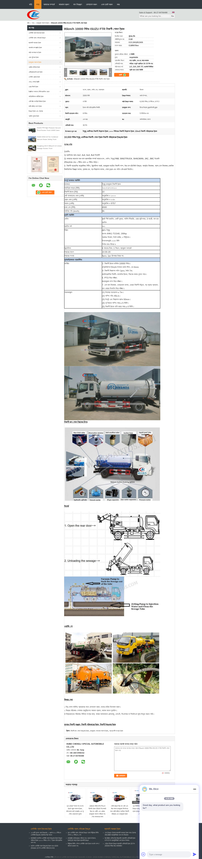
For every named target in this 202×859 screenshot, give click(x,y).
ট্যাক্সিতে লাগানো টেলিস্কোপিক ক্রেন (39, 92)
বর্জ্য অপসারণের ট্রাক (35, 52)
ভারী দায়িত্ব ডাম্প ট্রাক (35, 106)
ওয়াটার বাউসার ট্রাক (34, 67)
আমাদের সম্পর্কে (49, 4)
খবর (118, 4)
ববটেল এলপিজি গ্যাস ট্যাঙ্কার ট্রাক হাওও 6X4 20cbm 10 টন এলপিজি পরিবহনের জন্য (44, 847)
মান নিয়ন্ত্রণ (77, 4)
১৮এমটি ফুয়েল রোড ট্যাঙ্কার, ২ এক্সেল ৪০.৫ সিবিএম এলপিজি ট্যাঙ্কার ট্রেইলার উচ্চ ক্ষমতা (46, 834)
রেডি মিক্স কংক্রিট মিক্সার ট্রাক (37, 101)
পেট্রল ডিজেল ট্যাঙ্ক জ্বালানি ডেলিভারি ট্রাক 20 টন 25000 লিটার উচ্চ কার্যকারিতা (120, 845)
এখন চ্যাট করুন (107, 4)
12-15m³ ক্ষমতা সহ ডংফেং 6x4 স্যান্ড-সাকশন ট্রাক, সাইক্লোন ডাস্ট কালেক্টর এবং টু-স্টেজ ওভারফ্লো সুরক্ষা (75, 810)
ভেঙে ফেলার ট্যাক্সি (34, 82)
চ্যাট (120, 75)
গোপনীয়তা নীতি (49, 857)
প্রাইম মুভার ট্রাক (34, 116)
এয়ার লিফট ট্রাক (33, 87)
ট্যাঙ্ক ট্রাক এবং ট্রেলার (36, 111)
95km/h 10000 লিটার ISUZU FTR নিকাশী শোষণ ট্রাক (92, 79)
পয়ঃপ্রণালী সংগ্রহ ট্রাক (116, 731)
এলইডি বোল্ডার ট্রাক (34, 77)
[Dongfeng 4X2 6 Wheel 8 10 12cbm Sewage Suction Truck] (32, 148)
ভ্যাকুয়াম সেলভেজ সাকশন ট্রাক (99, 731)
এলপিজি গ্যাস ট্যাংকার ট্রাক (37, 33)
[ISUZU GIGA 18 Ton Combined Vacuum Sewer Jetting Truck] (32, 139)
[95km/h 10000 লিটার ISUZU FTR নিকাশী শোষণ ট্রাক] (88, 49)
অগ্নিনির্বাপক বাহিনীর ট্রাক (36, 96)
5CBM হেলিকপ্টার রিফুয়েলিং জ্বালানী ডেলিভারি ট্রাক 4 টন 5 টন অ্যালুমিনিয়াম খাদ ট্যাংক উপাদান (120, 839)
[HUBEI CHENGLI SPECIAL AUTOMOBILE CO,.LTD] (33, 15)
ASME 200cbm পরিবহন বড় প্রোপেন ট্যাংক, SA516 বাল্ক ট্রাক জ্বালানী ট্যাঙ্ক (82, 839)
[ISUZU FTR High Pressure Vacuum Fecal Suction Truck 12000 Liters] (32, 130)
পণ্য (37, 4)
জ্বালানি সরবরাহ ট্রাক (35, 43)
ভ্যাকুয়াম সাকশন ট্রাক (42, 23)
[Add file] (143, 854)
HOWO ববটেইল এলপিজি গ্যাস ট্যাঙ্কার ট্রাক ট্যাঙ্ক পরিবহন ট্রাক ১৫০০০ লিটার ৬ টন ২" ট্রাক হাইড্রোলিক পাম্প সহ (46, 840)
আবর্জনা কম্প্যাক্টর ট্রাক (35, 48)
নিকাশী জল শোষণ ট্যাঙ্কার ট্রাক (80, 731)
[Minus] (194, 789)
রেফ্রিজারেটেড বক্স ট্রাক (35, 72)
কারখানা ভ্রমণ (64, 4)
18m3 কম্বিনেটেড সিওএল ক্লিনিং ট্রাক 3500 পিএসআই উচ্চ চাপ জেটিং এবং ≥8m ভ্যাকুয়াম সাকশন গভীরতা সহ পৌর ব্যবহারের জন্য (97, 811)
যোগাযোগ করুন (91, 4)
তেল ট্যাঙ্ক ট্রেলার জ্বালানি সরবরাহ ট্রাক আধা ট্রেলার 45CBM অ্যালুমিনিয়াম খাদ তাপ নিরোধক (120, 834)
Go (172, 16)
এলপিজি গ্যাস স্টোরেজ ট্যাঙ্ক (37, 38)
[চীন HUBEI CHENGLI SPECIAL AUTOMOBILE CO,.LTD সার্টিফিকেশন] (37, 164)
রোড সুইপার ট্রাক (34, 57)
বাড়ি (30, 4)
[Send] (194, 854)
